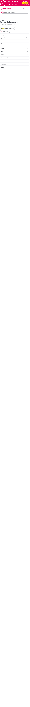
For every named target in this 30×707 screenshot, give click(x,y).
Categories (4, 35)
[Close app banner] (29, 1)
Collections (6, 15)
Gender (3, 61)
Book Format (4, 57)
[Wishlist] (28, 9)
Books (4, 40)
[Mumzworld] (6, 9)
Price (2, 48)
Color (2, 67)
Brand (2, 54)
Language (3, 64)
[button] (21, 9)
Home (1, 15)
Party (4, 37)
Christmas (12, 15)
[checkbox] (1, 38)
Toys (4, 44)
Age (2, 51)
